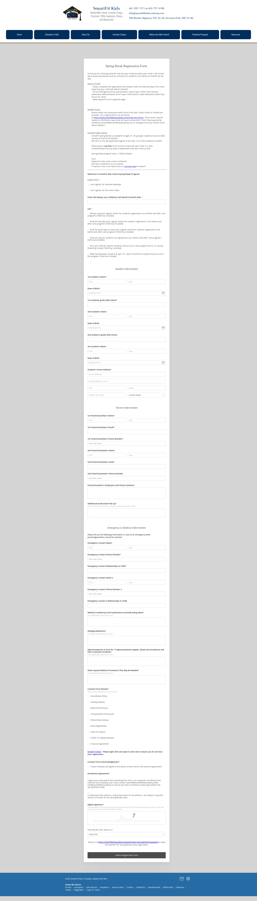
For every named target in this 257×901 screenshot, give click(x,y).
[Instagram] (188, 879)
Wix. (105, 878)
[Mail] (182, 878)
